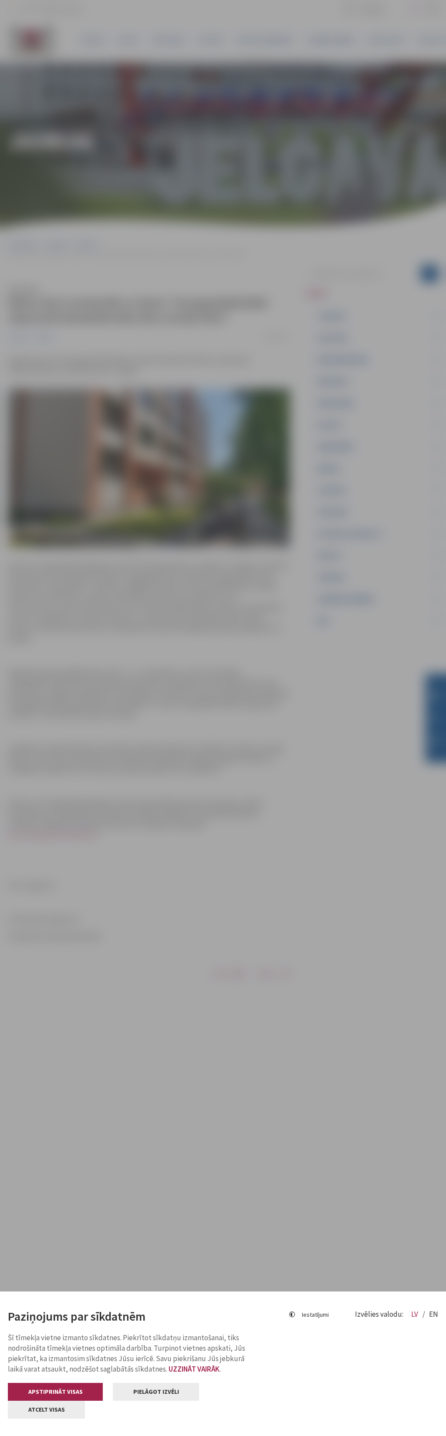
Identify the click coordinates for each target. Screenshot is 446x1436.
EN (433, 1314)
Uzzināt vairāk (194, 1369)
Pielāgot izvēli (156, 1392)
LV (415, 1314)
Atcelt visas (46, 1409)
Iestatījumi (315, 1314)
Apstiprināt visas (55, 1392)
